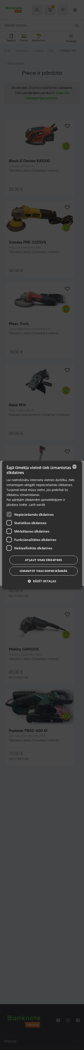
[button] (42, 581)
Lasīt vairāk (37, 505)
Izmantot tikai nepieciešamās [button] (43, 571)
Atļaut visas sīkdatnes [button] (43, 560)
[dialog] (42, 525)
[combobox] (74, 466)
